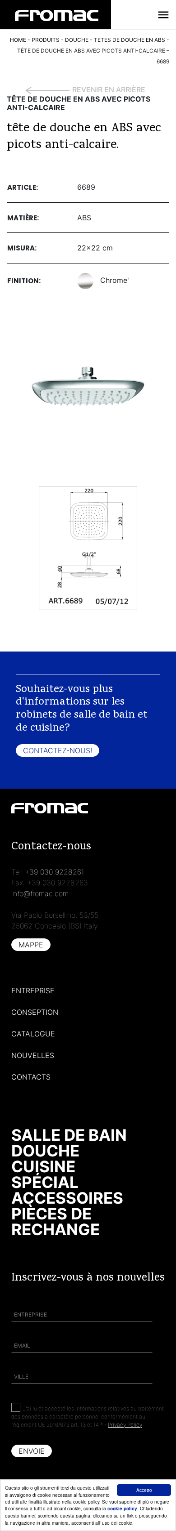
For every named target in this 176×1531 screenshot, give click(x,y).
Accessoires (67, 1197)
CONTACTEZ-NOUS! (57, 750)
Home (18, 39)
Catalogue (33, 1033)
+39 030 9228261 (54, 871)
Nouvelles (32, 1055)
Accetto (144, 1489)
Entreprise (33, 990)
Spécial (45, 1182)
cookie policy (122, 1508)
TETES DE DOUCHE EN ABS (129, 39)
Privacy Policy (125, 1424)
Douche (45, 1150)
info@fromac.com (40, 893)
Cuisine (43, 1166)
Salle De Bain (69, 1134)
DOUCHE (76, 39)
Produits (46, 39)
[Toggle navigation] (163, 15)
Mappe (31, 944)
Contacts (31, 1076)
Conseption (34, 1012)
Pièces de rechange (55, 1221)
